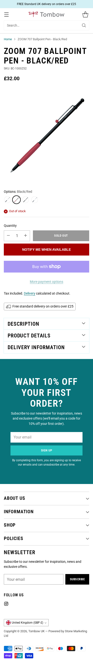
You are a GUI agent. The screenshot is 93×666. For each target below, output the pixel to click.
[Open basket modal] (85, 14)
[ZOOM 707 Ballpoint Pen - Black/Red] (46, 135)
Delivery (29, 293)
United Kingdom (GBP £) (27, 622)
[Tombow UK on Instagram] (6, 604)
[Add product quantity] (25, 236)
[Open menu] (6, 14)
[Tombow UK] (46, 14)
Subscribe (77, 579)
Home (8, 39)
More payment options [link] (46, 282)
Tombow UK (36, 631)
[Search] (84, 25)
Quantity (10, 226)
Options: (18, 192)
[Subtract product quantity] (8, 236)
